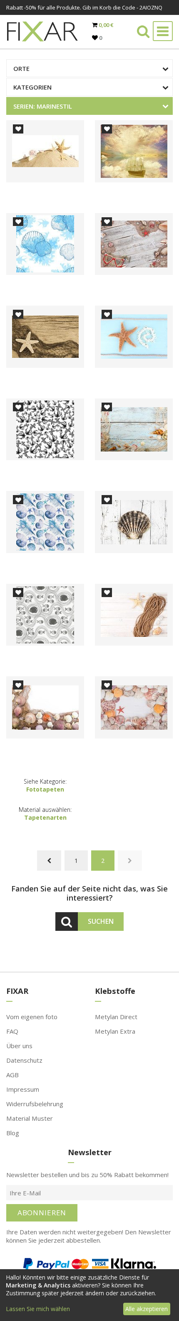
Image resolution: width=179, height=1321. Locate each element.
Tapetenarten (45, 817)
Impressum (22, 1089)
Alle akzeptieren (146, 1309)
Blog (12, 1133)
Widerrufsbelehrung (34, 1104)
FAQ (12, 1031)
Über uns (19, 1046)
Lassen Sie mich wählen (38, 1309)
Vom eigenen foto (31, 1017)
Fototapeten (45, 789)
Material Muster (29, 1118)
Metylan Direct (116, 1017)
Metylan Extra (115, 1031)
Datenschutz (24, 1060)
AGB (12, 1075)
